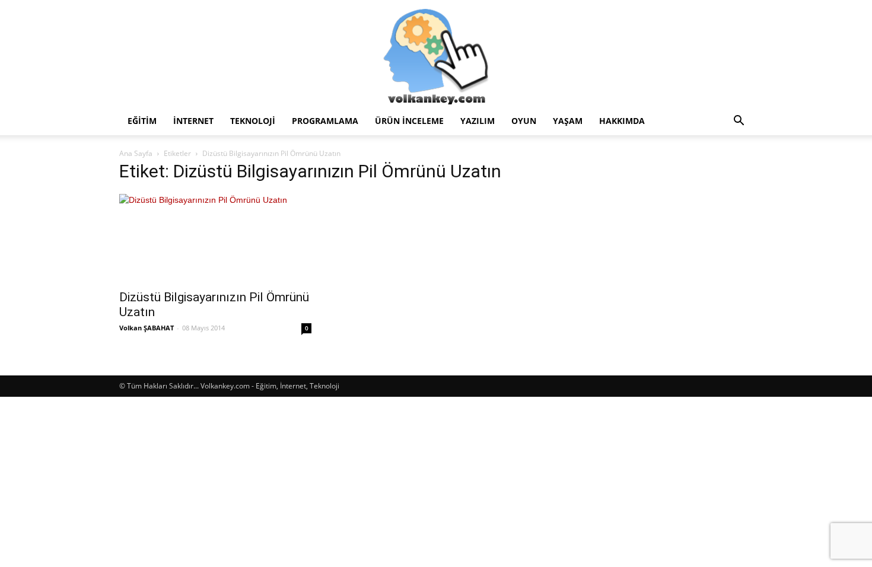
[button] (738, 122)
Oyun (523, 120)
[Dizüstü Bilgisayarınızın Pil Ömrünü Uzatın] (215, 238)
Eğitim (142, 120)
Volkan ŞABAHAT (146, 327)
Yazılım (477, 120)
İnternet (193, 120)
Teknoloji (252, 120)
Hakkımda (622, 120)
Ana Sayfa (135, 153)
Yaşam (568, 120)
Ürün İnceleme (409, 120)
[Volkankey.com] (436, 53)
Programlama (325, 120)
